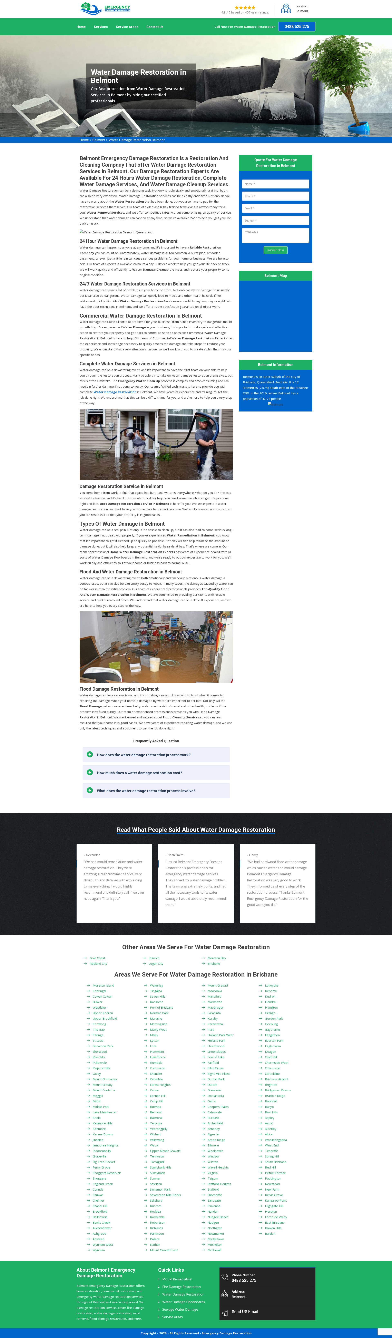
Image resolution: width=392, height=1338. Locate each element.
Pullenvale (100, 1062)
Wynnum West (103, 1244)
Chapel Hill (100, 1206)
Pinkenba (214, 1206)
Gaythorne (272, 1029)
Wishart (155, 1134)
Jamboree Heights (105, 1145)
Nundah (213, 1211)
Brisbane (214, 963)
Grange (270, 1013)
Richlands (156, 1228)
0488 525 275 (297, 26)
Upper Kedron (103, 1013)
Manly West (158, 1029)
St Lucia (98, 1040)
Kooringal (99, 991)
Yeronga (156, 1123)
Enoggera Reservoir (107, 1173)
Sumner (155, 1178)
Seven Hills (157, 996)
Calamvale (215, 1112)
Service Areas (127, 27)
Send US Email (245, 1311)
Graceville (99, 1156)
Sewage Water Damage (180, 1309)
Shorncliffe (215, 1195)
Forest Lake (216, 1057)
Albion (269, 1134)
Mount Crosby (102, 1085)
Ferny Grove (101, 1167)
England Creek (103, 1184)
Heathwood (216, 1046)
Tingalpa (156, 991)
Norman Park (159, 1013)
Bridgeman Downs (278, 1090)
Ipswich (154, 958)
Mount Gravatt (218, 985)
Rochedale (157, 1217)
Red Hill (270, 1167)
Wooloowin (215, 1151)
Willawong (157, 1140)
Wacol (154, 1145)
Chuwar (98, 1195)
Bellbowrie (100, 1217)
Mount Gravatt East (164, 1250)
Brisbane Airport (276, 1079)
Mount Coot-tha (104, 1090)
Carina (154, 1090)
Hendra (270, 1002)
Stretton (156, 1184)
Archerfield (215, 1123)
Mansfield (214, 996)
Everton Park (274, 1040)
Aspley (269, 1118)
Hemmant (157, 1051)
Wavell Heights (218, 1167)
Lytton (154, 1040)
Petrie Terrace (275, 1173)
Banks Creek (101, 1222)
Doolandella (216, 1096)
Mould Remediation (177, 1279)
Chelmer (98, 1200)
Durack (212, 1085)
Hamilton (271, 1007)
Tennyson (157, 1156)
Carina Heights (160, 1085)
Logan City (156, 963)
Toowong (99, 1024)
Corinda (98, 1189)
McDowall (214, 1250)
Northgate (215, 1228)
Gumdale (156, 1062)
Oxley (97, 1074)
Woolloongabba (276, 1140)
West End (272, 1145)
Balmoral (156, 1118)
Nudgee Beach (218, 1217)
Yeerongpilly (158, 1129)
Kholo (97, 1118)
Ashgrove (99, 1233)
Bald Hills (271, 1112)
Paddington (273, 1178)
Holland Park (216, 1040)
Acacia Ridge (216, 1140)
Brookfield (100, 1211)
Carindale (156, 1079)
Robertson (157, 1222)
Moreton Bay (217, 958)
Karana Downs (103, 1134)
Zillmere (213, 1145)
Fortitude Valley (276, 1217)
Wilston (213, 1162)
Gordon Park (274, 1018)
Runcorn (155, 1206)
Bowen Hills (273, 1228)
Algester (214, 1134)
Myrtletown (216, 1239)
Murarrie (156, 1018)
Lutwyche (271, 985)
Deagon (270, 1051)
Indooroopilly (102, 1151)
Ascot (269, 1123)
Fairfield (213, 1062)
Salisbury (156, 1200)
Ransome (156, 1002)
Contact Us (155, 27)
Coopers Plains (218, 1107)
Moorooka (215, 991)
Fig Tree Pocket (104, 1162)
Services (101, 27)
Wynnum (99, 1250)
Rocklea (155, 1211)
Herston (271, 1211)
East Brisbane (275, 1222)
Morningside (158, 1024)
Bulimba (155, 1107)
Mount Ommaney (105, 1079)
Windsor (213, 1156)
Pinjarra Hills (101, 1068)
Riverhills (99, 1057)
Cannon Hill (157, 1096)
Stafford (213, 1189)
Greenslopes (217, 1051)
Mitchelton (215, 1244)
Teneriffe (271, 1151)
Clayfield (271, 1057)
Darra (212, 1101)
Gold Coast (97, 958)
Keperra (271, 991)
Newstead (272, 1184)
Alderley (270, 1129)
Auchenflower (102, 1228)
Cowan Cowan (102, 996)
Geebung (271, 1024)
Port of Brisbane (161, 1007)
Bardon (270, 1233)
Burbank (213, 1118)
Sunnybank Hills (161, 1167)
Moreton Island (103, 985)
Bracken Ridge (275, 1096)
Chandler (156, 1074)
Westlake (99, 1007)
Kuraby (213, 1018)
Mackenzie (215, 1002)
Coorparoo (157, 1068)
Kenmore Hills (102, 1123)
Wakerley (156, 985)
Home (81, 27)
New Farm (272, 1189)
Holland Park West (221, 1035)
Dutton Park (216, 1079)
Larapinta (214, 1013)
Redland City (98, 963)
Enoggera (99, 1178)
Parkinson (157, 1233)
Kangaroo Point (276, 1200)
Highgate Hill (274, 1206)
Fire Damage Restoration (181, 1286)
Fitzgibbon (272, 1035)
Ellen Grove (216, 1068)
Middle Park (101, 1107)
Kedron (270, 996)
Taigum (213, 1178)
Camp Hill (156, 1101)
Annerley (214, 1129)
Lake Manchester (105, 1112)
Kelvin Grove (274, 1195)
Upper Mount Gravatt (165, 1151)
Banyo (269, 1107)
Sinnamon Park (103, 1046)
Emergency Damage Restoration (227, 1333)
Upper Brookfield (105, 1018)
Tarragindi (157, 1162)
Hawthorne (158, 1057)
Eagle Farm (273, 1046)
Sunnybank (157, 1173)
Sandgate (214, 1200)
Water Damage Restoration (183, 1294)
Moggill (98, 1096)
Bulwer (97, 1002)
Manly (154, 1035)
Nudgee (213, 1222)
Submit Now (275, 250)
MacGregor (216, 1007)
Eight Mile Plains (219, 1074)
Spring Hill (272, 1156)
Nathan (155, 1244)
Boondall (271, 1101)
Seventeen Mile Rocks (165, 1195)
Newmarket (216, 1233)
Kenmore (99, 1129)
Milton (97, 1101)
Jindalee (98, 1140)
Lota (153, 1046)
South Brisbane (275, 1162)
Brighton (271, 1085)
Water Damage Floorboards (183, 1302)
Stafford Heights (219, 1184)
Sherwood (100, 1051)
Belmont (98, 140)
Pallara (154, 1239)
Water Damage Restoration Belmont (137, 140)
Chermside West (276, 1062)
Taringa (98, 1035)
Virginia (213, 1173)
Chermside (272, 1068)
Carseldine (272, 1074)
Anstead (98, 1239)
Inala (211, 1029)
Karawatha (215, 1024)
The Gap (99, 1029)
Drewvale (214, 1090)
